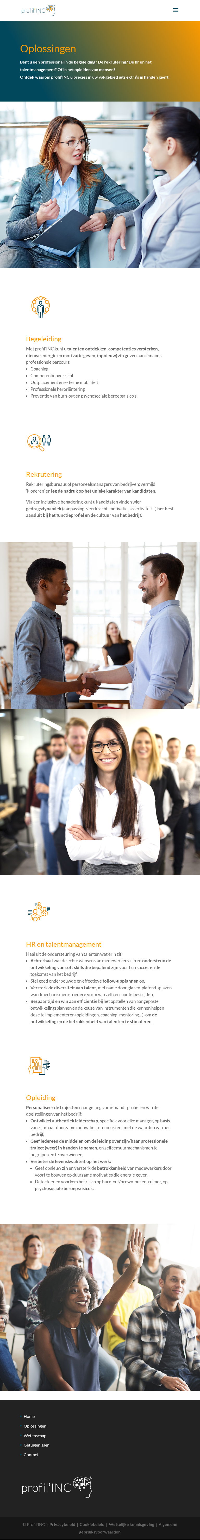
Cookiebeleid (92, 1524)
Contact (31, 1454)
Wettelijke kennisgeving (132, 1524)
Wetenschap (35, 1435)
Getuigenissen (36, 1444)
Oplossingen (35, 1425)
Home (29, 1416)
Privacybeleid (62, 1524)
